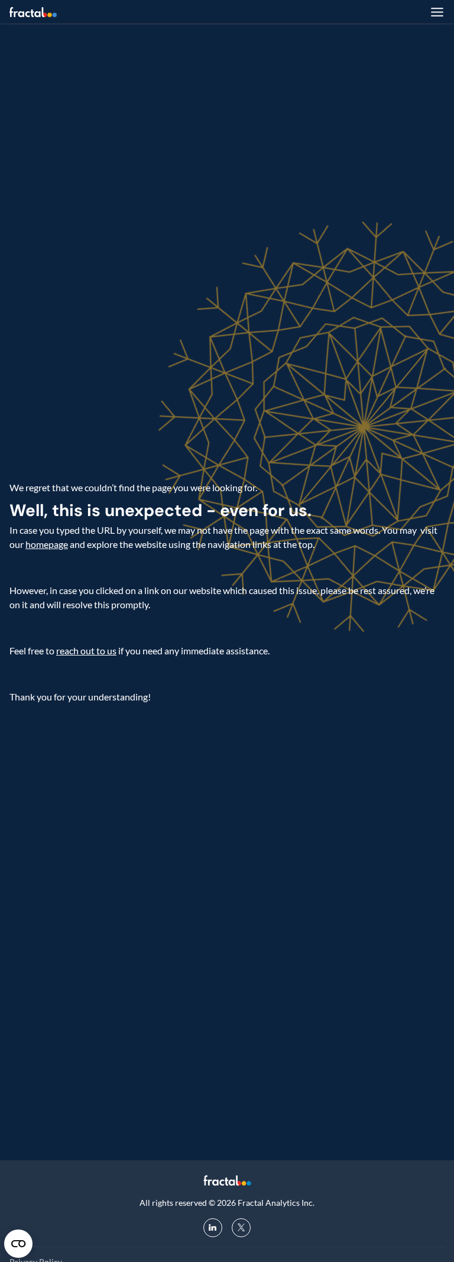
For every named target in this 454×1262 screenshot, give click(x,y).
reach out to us (86, 650)
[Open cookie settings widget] (18, 1243)
